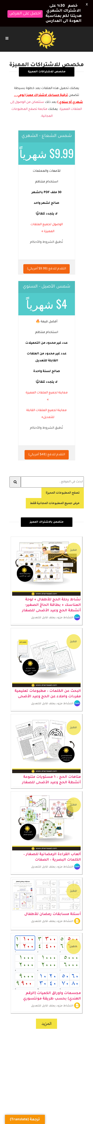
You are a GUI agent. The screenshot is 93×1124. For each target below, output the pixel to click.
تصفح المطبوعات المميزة (63, 483)
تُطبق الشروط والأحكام (46, 233)
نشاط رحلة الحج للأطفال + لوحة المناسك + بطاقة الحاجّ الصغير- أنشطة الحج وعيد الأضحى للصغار (51, 596)
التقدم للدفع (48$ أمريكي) (46, 446)
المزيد (46, 1014)
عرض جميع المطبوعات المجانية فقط (55, 494)
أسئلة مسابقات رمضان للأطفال (52, 906)
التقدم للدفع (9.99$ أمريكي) (46, 260)
